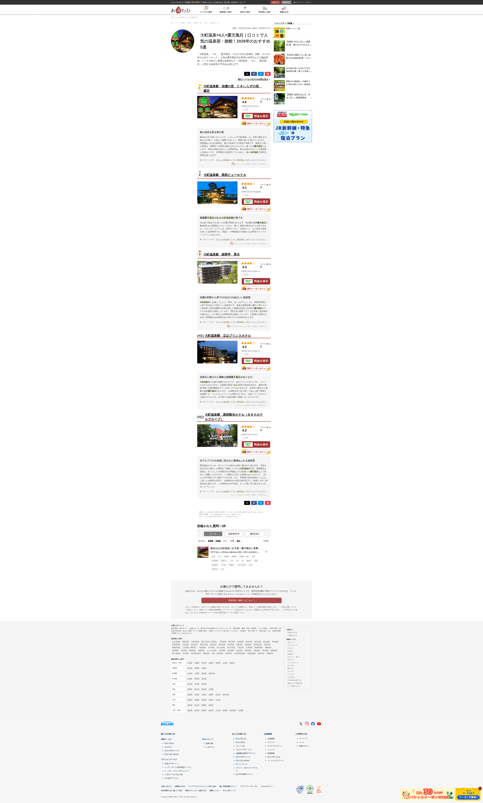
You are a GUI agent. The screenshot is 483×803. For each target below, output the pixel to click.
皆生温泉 (239, 650)
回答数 (218, 541)
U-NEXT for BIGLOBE (174, 774)
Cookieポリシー (267, 786)
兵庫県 (211, 694)
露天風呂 (215, 565)
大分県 (218, 710)
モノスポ (290, 665)
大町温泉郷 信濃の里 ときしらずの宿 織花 (233, 88)
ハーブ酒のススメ (293, 686)
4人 (219, 556)
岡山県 (204, 700)
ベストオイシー (293, 663)
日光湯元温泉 (196, 653)
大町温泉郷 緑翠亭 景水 (222, 254)
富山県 (189, 684)
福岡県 (189, 710)
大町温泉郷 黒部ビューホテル (225, 175)
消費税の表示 (180, 786)
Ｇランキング (292, 645)
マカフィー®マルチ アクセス (246, 769)
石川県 (196, 684)
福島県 (232, 663)
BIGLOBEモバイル (172, 750)
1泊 (222, 569)
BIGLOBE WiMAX (172, 754)
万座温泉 (185, 644)
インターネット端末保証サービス (178, 767)
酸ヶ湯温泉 (176, 653)
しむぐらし (210, 747)
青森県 (196, 663)
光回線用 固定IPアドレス (245, 753)
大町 (253, 556)
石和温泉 (248, 644)
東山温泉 (249, 641)
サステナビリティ (274, 746)
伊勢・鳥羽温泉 (217, 653)
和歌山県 (226, 694)
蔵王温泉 (258, 641)
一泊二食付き (241, 565)
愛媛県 (204, 705)
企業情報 (268, 733)
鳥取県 (189, 700)
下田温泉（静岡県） (189, 647)
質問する (286, 2)
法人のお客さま (239, 733)
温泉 (255, 560)
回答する (275, 2)
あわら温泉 (221, 647)
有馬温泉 (175, 650)
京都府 (196, 694)
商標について (214, 790)
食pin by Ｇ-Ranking (294, 683)
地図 (246, 109)
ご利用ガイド (292, 635)
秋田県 (218, 663)
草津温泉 (275, 641)
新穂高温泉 (259, 647)
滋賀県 (189, 694)
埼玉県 (189, 673)
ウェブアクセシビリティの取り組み (202, 786)
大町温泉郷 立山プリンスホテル (228, 335)
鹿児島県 (233, 710)
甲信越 (226, 556)
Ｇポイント (291, 642)
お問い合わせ (166, 786)
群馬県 (196, 668)
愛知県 (204, 689)
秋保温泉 (240, 641)
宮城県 (211, 663)
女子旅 (223, 565)
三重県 (211, 689)
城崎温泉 (268, 647)
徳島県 (189, 705)
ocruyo (289, 651)
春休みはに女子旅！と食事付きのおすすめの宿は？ (241, 160)
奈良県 (218, 694)
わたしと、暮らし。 (294, 657)
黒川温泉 (265, 650)
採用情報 (270, 753)
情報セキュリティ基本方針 (195, 790)
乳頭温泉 (223, 641)
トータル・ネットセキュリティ (177, 771)
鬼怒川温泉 (204, 644)
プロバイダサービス (244, 749)
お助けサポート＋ (172, 763)
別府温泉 (256, 650)
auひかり (168, 747)
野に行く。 (291, 669)
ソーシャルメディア (275, 760)
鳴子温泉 (232, 641)
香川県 (196, 705)
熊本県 (211, 710)
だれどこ (290, 648)
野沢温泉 (222, 644)
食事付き (215, 569)
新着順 (210, 541)
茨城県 (204, 668)
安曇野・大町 (244, 556)
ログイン (308, 2)
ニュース (270, 749)
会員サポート (304, 746)
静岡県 (189, 689)
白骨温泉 (230, 644)
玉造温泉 (230, 650)
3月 (232, 560)
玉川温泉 (185, 653)
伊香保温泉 (176, 644)
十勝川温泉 (195, 641)
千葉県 (196, 673)
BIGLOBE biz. (241, 738)
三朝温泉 (222, 650)
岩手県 (204, 663)
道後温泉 (201, 650)
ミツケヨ (290, 674)
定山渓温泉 (176, 641)
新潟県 (204, 679)
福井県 (204, 684)
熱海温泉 (261, 653)
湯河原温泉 (257, 644)
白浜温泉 (184, 650)
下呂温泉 (240, 647)
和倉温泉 (202, 647)
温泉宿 (231, 565)
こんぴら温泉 (212, 650)
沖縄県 (240, 710)
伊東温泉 (267, 644)
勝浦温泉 (192, 650)
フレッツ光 (240, 746)
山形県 (225, 663)
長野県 (234, 556)
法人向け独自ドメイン (244, 774)
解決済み (254, 534)
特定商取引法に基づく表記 (171, 790)
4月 (237, 560)
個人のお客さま (168, 733)
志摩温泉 (228, 653)
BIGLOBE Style (273, 757)
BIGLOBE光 (169, 743)
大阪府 (204, 694)
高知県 (211, 705)
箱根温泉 (206, 653)
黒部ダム (224, 560)
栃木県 (189, 668)
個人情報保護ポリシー (228, 786)
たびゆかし (291, 677)
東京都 (204, 673)
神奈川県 (212, 673)
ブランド (270, 742)
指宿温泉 (270, 653)
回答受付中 (234, 534)
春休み (249, 560)
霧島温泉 (274, 650)
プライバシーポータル (249, 786)
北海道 (189, 663)
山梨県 (189, 679)
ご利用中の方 (301, 733)
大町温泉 (215, 560)
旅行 (250, 565)
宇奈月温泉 (231, 647)
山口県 (218, 700)
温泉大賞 (209, 743)
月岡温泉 (239, 644)
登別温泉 (185, 641)
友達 (213, 556)
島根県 (196, 700)
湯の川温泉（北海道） (209, 641)
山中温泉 (211, 647)
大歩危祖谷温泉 (239, 653)
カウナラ (290, 671)
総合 (238, 541)
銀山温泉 (266, 641)
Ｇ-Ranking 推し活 (294, 680)
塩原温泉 (213, 644)
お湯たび (290, 654)
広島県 (211, 700)
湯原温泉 (248, 650)
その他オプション (172, 778)
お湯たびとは (292, 632)
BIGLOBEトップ (229, 790)
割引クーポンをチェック (258, 123)
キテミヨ (290, 660)
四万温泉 (194, 644)
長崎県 (204, 710)
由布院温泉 (252, 653)
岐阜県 (196, 689)
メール (301, 742)
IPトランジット (242, 764)
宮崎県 (225, 710)
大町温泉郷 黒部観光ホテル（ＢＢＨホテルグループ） (234, 417)
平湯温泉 (249, 647)
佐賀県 (196, 710)
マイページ (299, 2)
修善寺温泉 (176, 647)
